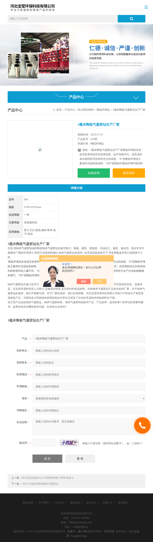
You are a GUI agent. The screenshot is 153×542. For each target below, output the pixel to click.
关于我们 (43, 502)
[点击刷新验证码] (69, 443)
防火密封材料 (86, 109)
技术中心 (91, 502)
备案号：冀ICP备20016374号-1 (84, 531)
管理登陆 (109, 531)
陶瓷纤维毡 (103, 109)
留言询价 (129, 173)
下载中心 (107, 502)
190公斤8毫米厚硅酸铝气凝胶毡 (40, 483)
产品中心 (70, 109)
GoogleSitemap (79, 536)
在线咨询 (94, 173)
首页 (59, 109)
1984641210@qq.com (80, 522)
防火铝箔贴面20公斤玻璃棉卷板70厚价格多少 (48, 477)
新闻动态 (75, 502)
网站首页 (28, 502)
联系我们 (123, 502)
